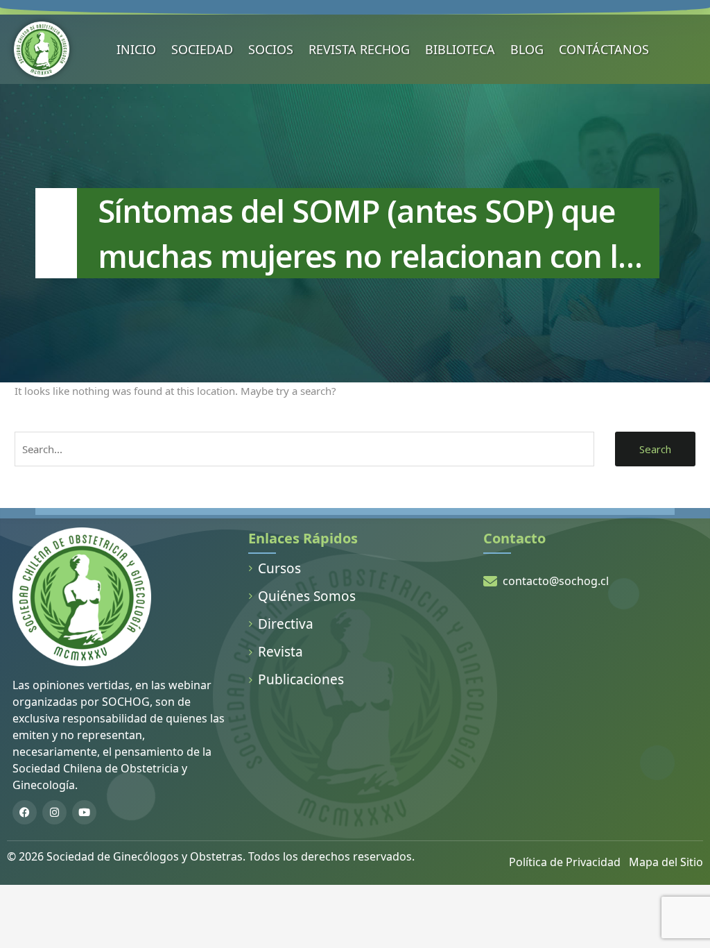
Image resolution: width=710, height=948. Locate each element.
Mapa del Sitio (666, 862)
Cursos (279, 568)
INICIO (136, 49)
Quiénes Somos (307, 596)
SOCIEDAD (202, 49)
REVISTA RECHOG (359, 49)
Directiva (285, 624)
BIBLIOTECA (460, 49)
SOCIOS (270, 49)
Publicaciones (301, 679)
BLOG (527, 49)
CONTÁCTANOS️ (604, 49)
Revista (280, 652)
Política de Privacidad (565, 862)
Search (655, 449)
